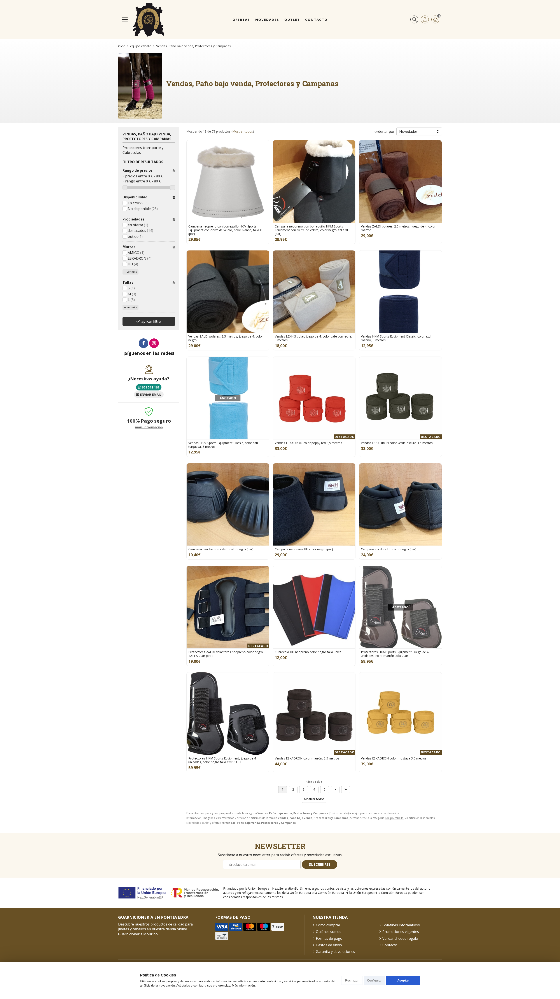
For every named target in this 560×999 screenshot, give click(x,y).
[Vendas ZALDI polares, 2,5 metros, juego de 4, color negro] (228, 291)
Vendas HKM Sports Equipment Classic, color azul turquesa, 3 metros (223, 445)
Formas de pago (329, 938)
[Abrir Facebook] (143, 343)
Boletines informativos (401, 925)
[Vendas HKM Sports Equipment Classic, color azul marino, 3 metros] (400, 291)
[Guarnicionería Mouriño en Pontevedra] (148, 20)
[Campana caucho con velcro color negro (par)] (228, 504)
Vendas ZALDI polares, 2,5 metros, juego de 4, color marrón (398, 228)
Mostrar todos (242, 131)
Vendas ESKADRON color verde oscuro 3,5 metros (397, 443)
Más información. (244, 985)
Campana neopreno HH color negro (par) (304, 549)
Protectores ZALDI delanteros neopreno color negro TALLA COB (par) (225, 654)
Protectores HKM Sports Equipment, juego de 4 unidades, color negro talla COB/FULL (222, 760)
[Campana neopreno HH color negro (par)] (314, 504)
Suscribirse (319, 864)
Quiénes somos (328, 931)
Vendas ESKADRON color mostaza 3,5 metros (394, 758)
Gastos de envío (329, 945)
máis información (149, 427)
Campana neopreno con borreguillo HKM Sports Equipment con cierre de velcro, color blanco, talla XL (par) (225, 230)
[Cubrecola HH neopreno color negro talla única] (314, 607)
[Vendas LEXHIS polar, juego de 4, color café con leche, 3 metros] (314, 291)
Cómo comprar (328, 925)
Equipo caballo (394, 818)
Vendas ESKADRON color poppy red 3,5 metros (308, 443)
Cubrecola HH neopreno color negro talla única (308, 652)
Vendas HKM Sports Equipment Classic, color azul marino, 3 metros (396, 338)
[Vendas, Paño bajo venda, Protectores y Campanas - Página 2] (335, 789)
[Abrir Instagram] (154, 343)
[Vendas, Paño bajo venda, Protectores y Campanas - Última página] (345, 789)
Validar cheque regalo (400, 938)
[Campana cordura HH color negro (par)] (400, 504)
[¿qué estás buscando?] (414, 19)
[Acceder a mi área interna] (425, 19)
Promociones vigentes (400, 931)
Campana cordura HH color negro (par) (388, 549)
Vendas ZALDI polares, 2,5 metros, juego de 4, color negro (225, 338)
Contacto (389, 945)
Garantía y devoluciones (335, 951)
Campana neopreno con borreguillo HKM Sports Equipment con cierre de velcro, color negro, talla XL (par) (312, 230)
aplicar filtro (151, 321)
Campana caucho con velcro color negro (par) (220, 549)
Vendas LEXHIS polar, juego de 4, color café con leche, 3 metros (313, 338)
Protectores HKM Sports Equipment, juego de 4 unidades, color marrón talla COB (395, 654)
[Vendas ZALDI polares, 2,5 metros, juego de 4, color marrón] (400, 181)
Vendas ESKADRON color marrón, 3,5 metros (307, 758)
